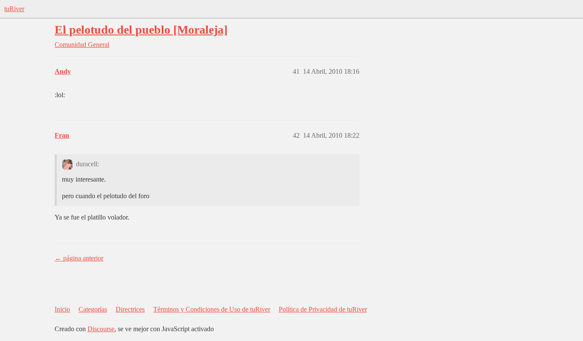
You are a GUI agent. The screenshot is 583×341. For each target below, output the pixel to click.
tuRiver (14, 8)
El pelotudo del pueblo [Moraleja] (141, 29)
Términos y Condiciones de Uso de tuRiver (211, 309)
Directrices (130, 309)
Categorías (93, 309)
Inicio (62, 309)
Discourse (100, 328)
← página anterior (79, 258)
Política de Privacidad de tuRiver (323, 309)
